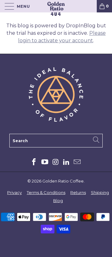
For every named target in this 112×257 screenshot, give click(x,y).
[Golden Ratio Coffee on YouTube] (44, 162)
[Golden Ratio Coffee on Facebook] (34, 162)
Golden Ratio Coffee (63, 180)
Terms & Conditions (46, 192)
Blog (58, 200)
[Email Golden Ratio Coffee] (77, 162)
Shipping (100, 192)
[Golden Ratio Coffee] (56, 6)
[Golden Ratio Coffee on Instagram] (55, 162)
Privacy (14, 192)
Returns (78, 192)
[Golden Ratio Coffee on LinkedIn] (66, 162)
